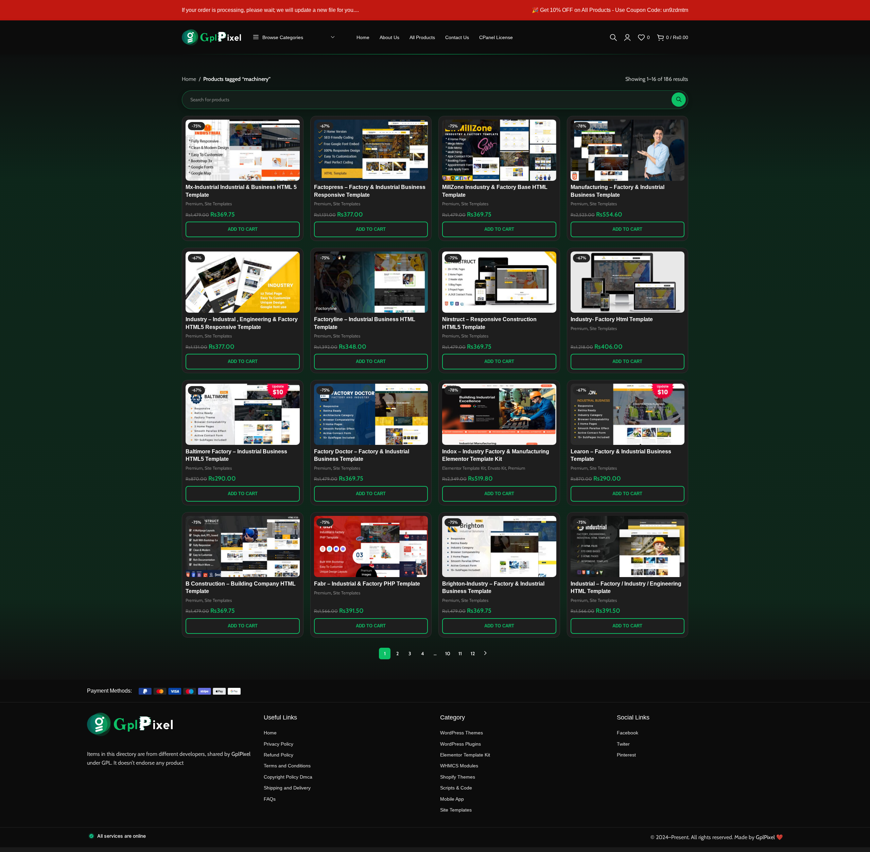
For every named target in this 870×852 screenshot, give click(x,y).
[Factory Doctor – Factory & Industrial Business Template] (371, 414)
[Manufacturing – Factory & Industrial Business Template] (628, 150)
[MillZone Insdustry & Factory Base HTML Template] (499, 150)
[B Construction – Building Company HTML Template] (243, 546)
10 (447, 653)
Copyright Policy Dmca (288, 777)
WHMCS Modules (459, 765)
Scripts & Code (456, 787)
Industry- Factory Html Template (612, 319)
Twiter (623, 744)
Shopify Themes (457, 777)
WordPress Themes (461, 732)
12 (473, 653)
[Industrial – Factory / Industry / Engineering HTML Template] (628, 546)
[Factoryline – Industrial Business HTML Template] (371, 282)
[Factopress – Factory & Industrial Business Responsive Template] (371, 150)
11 (460, 653)
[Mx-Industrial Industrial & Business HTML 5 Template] (243, 150)
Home (189, 79)
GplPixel (240, 754)
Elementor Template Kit (464, 468)
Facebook (627, 732)
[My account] (627, 37)
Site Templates (218, 203)
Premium (194, 203)
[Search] (613, 37)
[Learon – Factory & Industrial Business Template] (628, 414)
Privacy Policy (278, 744)
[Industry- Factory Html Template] (628, 282)
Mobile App (452, 799)
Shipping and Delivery (287, 787)
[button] (243, 229)
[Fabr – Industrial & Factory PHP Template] (371, 546)
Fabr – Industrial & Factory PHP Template (367, 584)
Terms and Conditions (287, 765)
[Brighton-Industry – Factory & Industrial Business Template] (499, 546)
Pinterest (626, 755)
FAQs (270, 799)
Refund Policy (278, 755)
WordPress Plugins (460, 744)
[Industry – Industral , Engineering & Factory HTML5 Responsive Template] (243, 282)
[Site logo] (211, 37)
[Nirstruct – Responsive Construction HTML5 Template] (499, 282)
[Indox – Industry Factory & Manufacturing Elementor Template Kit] (499, 414)
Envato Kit (497, 468)
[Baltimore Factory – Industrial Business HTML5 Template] (243, 414)
